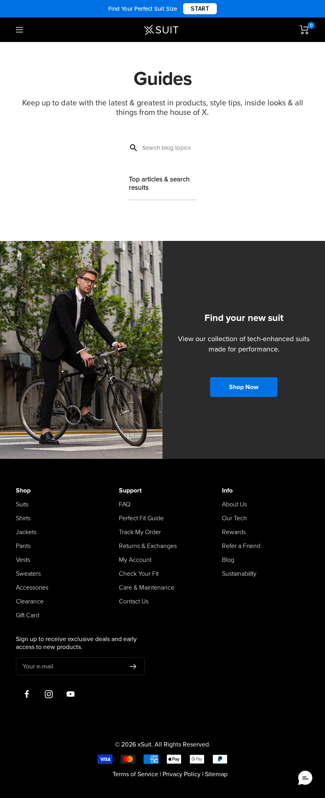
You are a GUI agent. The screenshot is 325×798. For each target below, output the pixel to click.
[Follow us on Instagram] (48, 694)
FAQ (124, 504)
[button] (305, 778)
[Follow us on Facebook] (27, 694)
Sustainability (239, 574)
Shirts (23, 518)
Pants (23, 546)
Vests (23, 560)
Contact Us (134, 601)
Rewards (234, 532)
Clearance (30, 601)
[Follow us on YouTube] (70, 694)
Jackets (26, 532)
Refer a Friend (241, 546)
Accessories (32, 588)
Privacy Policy (181, 774)
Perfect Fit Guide (141, 518)
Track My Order (140, 532)
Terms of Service (135, 774)
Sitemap (216, 774)
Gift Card (27, 615)
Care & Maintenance (146, 588)
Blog (228, 560)
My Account (135, 560)
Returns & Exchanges (148, 546)
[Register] (133, 666)
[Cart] (304, 29)
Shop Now (243, 387)
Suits (22, 504)
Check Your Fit (139, 574)
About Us (234, 504)
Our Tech (234, 518)
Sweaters (28, 574)
